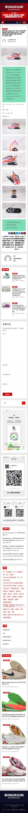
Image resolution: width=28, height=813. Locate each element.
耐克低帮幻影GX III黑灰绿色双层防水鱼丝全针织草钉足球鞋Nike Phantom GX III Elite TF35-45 (14, 541)
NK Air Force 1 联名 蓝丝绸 (9, 577)
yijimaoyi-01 (12, 39)
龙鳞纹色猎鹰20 (7, 617)
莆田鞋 (16, 599)
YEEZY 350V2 (6, 580)
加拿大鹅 (5, 591)
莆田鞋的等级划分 (7, 602)
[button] (20, 22)
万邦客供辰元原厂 (15, 588)
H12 (18, 16)
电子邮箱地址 (7, 374)
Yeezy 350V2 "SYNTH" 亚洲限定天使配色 (13, 583)
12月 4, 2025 (15, 297)
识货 (4, 633)
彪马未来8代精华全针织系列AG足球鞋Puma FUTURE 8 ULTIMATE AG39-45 (13, 780)
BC (4, 572)
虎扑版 (12, 609)
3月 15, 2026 (15, 280)
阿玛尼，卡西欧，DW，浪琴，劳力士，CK (13, 615)
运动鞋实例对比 (7, 640)
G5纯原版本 (19, 572)
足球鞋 (17, 609)
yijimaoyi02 (6, 588)
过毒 (21, 609)
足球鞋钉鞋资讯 (7, 637)
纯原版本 (11, 15)
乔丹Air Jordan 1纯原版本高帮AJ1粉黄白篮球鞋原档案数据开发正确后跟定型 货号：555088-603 (20, 243)
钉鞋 (13, 612)
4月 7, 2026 (7, 751)
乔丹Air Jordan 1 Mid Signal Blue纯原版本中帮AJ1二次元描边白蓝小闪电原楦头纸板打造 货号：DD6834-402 (8, 242)
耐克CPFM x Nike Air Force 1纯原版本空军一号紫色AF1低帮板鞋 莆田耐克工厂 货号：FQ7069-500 (19, 308)
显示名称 (5, 365)
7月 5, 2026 (7, 687)
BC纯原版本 (16, 15)
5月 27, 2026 (7, 719)
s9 (21, 577)
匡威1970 (18, 591)
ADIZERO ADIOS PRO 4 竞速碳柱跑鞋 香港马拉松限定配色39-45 (19, 277)
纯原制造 (14, 596)
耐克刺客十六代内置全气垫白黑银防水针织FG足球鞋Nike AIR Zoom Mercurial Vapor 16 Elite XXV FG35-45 (13, 548)
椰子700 (22, 15)
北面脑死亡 (11, 591)
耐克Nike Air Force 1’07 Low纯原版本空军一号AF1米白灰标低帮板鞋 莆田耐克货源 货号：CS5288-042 (18, 292)
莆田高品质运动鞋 (14, 7)
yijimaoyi (20, 585)
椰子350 (10, 594)
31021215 (9, 809)
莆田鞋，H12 (6, 609)
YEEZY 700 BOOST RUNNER (11, 16)
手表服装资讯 (6, 630)
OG (18, 577)
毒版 (4, 596)
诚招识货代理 (15, 809)
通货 (9, 612)
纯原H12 (9, 596)
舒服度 (4, 599)
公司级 (22, 588)
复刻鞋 (4, 594)
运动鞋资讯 (5, 28)
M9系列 (11, 574)
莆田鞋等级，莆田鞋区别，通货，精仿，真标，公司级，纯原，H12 (13, 605)
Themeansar (14, 806)
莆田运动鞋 (5, 15)
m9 (7, 574)
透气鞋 (4, 612)
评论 (4, 334)
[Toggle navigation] (17, 22)
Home (3, 809)
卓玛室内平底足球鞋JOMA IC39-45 (12, 559)
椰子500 (16, 594)
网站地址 (5, 384)
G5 (21, 16)
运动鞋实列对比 (22, 809)
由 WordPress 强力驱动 (9, 805)
